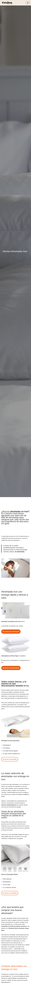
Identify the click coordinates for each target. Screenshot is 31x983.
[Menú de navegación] (28, 2)
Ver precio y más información (10, 631)
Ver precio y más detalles (9, 759)
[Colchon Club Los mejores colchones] (7, 2)
